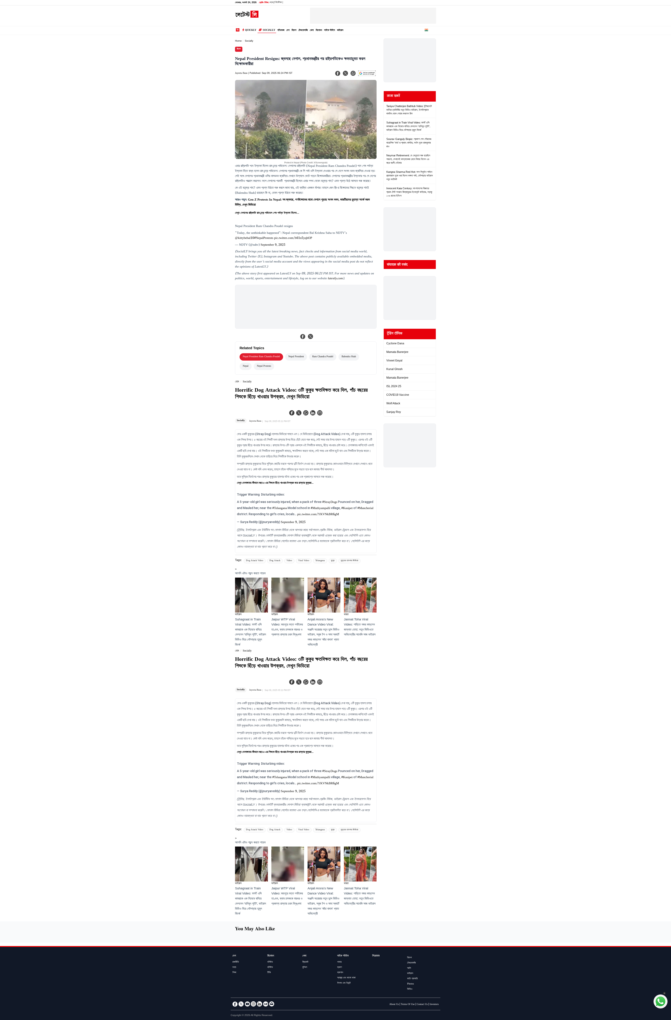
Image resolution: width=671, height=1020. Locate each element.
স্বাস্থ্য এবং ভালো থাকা (346, 978)
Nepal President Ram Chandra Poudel (261, 357)
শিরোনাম (376, 956)
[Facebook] (291, 412)
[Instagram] (253, 1004)
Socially (269, 30)
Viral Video (303, 561)
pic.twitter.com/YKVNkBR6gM (318, 514)
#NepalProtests (263, 238)
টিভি (269, 973)
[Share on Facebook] (302, 336)
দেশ (288, 31)
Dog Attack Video (254, 561)
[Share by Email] (319, 412)
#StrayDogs (329, 502)
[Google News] (265, 1004)
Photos (410, 984)
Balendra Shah (349, 357)
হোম (237, 382)
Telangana (320, 561)
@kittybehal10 (244, 238)
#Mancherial (365, 508)
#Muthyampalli (320, 508)
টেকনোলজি (303, 31)
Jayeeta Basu (241, 73)
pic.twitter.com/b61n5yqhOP (293, 238)
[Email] (271, 1004)
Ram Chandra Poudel (322, 357)
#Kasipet (347, 508)
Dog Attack (274, 561)
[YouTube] (247, 1004)
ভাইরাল (340, 31)
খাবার (339, 962)
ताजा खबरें (393, 96)
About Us (394, 1005)
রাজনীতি (235, 962)
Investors (434, 1005)
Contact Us (422, 1005)
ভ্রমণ (339, 967)
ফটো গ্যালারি (412, 979)
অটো (409, 968)
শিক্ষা (234, 973)
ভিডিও (409, 989)
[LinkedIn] (259, 1004)
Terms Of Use (408, 1005)
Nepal (245, 366)
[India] (426, 31)
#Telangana (279, 508)
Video (289, 561)
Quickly (250, 30)
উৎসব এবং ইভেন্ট (344, 983)
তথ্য (234, 967)
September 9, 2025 (273, 245)
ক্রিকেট (305, 962)
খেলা (312, 31)
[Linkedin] (312, 412)
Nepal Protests (264, 366)
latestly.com (335, 278)
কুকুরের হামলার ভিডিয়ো (349, 561)
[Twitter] (298, 412)
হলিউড (270, 967)
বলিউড (270, 962)
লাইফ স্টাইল (329, 31)
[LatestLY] (246, 16)
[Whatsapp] (305, 412)
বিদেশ (294, 31)
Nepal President (296, 357)
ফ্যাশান (340, 973)
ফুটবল (304, 967)
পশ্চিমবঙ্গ (280, 31)
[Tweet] (310, 336)
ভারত (346, 615)
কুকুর (333, 561)
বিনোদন (319, 31)
